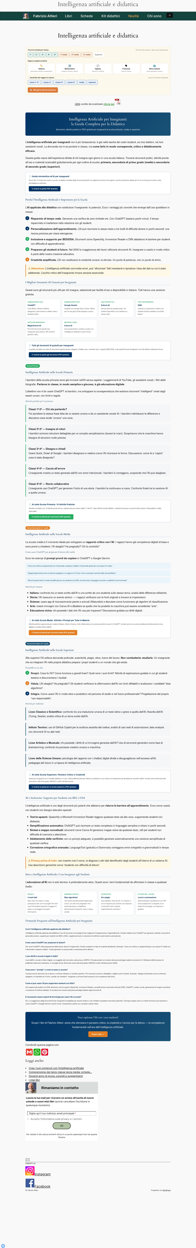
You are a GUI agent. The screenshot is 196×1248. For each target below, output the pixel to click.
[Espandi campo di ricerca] (170, 15)
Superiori (98, 55)
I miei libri (34, 1079)
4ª (49, 55)
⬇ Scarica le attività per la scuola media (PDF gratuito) (53, 632)
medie (81, 82)
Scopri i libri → (98, 1034)
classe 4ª (59, 82)
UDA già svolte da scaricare (43, 90)
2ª (36, 55)
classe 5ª (71, 82)
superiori (92, 82)
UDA (77, 103)
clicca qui (109, 103)
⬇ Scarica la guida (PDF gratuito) (45, 188)
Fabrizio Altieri (45, 16)
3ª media (87, 55)
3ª (43, 55)
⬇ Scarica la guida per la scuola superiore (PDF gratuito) (54, 787)
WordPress (167, 1190)
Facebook (42, 1186)
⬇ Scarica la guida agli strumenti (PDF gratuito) (50, 354)
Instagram (42, 1174)
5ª (55, 55)
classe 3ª (47, 82)
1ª (30, 55)
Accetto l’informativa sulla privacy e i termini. (56, 1118)
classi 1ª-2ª (34, 82)
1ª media (63, 55)
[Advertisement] (99, 1220)
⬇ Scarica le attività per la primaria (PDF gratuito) (51, 516)
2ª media (75, 55)
